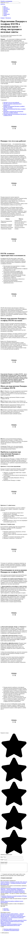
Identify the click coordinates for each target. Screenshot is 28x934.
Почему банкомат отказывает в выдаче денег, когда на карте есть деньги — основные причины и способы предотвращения (14, 883)
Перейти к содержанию (6, 1)
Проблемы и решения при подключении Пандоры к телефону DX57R (13, 112)
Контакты (5, 908)
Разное (5, 12)
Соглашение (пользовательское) (11, 930)
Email (2, 859)
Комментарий (4, 862)
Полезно (5, 10)
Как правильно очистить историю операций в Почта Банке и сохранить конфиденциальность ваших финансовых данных (13, 921)
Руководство (6, 14)
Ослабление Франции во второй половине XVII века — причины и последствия (14, 896)
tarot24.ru (3, 4)
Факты (5, 15)
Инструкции (6, 9)
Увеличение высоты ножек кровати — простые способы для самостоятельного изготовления (12, 914)
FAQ (4, 6)
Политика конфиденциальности (11, 929)
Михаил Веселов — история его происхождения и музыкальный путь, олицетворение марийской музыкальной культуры (13, 917)
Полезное (5, 11)
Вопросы (5, 7)
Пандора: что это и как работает (11, 102)
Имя (2, 857)
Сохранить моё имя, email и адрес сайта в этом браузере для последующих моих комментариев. (13, 875)
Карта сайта (6, 910)
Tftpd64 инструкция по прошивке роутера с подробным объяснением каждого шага (11, 924)
